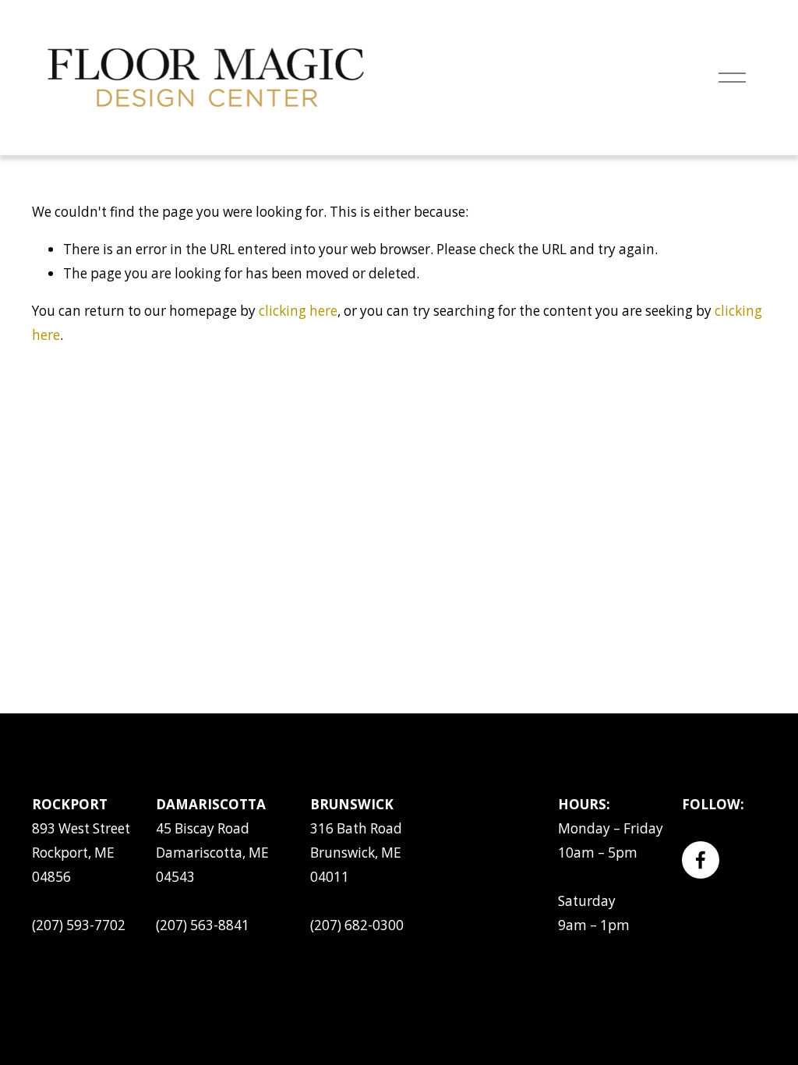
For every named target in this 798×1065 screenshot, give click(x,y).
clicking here (298, 311)
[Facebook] (700, 860)
